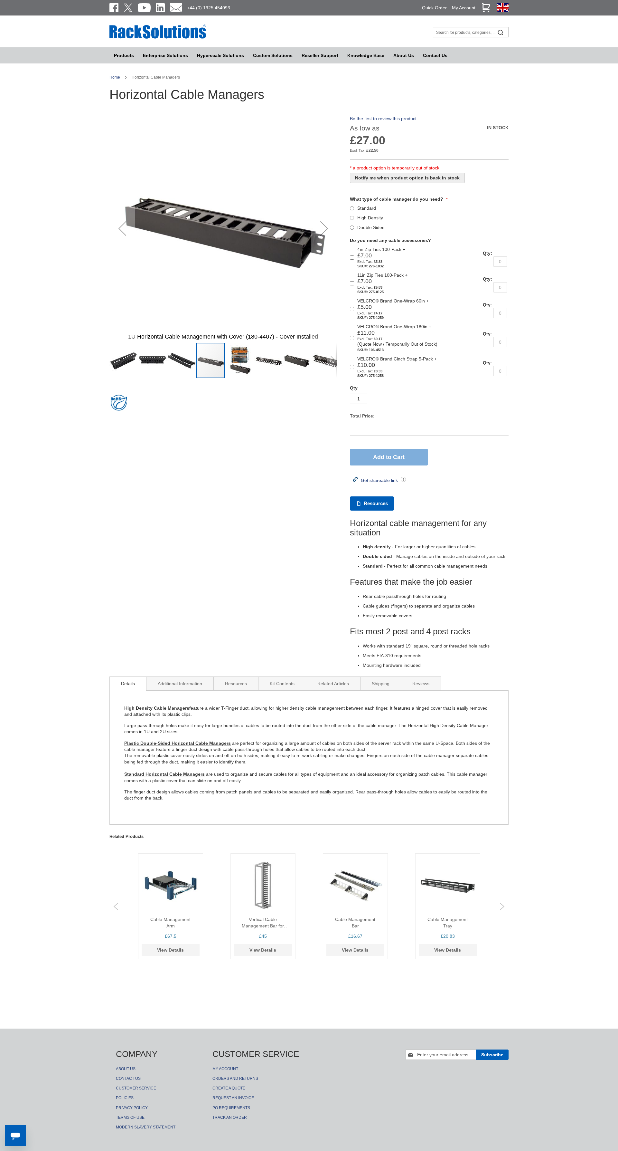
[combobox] (471, 32)
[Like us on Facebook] (113, 7)
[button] (122, 228)
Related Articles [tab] (333, 683)
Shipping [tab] (380, 683)
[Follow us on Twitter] (128, 7)
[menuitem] (220, 55)
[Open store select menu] (503, 10)
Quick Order (434, 7)
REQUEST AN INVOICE (233, 1098)
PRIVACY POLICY (132, 1108)
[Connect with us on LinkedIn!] (160, 7)
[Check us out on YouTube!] (144, 7)
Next (502, 906)
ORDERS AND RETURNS (235, 1078)
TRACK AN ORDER (229, 1117)
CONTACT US (128, 1078)
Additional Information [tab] (180, 683)
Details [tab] (128, 683)
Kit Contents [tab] (282, 683)
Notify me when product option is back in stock (407, 177)
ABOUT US (126, 1069)
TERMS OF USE (130, 1117)
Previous (116, 906)
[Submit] (500, 32)
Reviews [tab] (420, 683)
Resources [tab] (236, 683)
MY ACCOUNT (225, 1069)
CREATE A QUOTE (228, 1088)
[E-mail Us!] (176, 7)
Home (115, 77)
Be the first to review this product (383, 118)
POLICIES (125, 1098)
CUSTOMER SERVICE (136, 1088)
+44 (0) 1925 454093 (208, 7)
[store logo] (157, 37)
